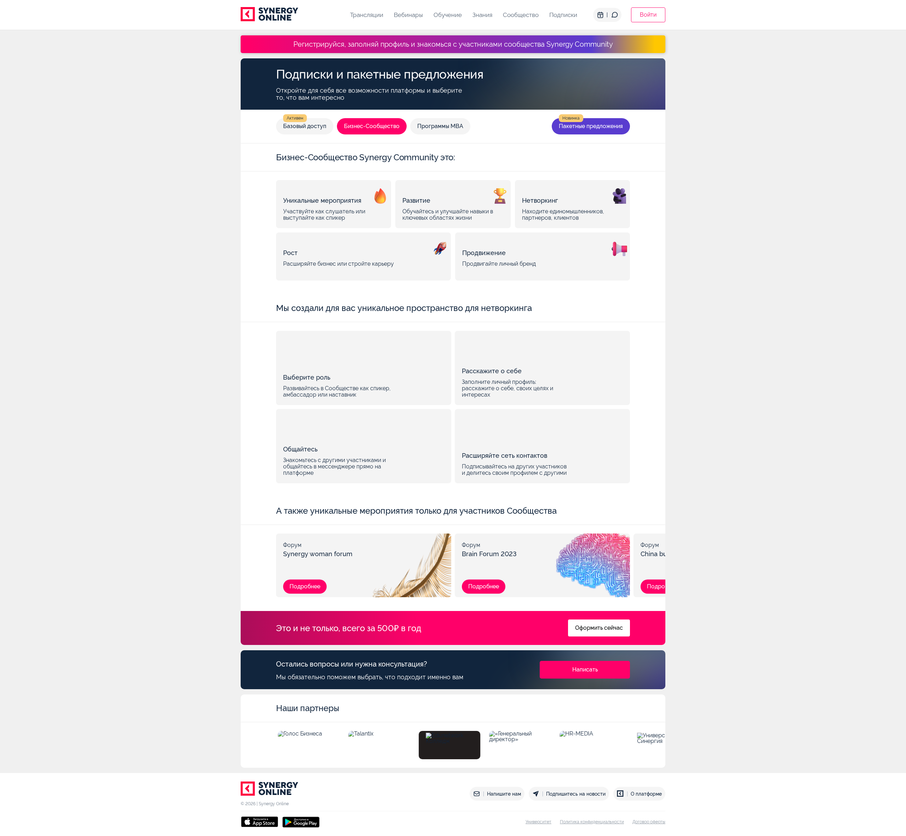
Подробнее (304, 586)
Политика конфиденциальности (592, 822)
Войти (648, 14)
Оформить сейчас (599, 627)
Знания (482, 14)
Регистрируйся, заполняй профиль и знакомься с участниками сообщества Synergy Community (453, 44)
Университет (538, 822)
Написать (585, 669)
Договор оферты (648, 822)
